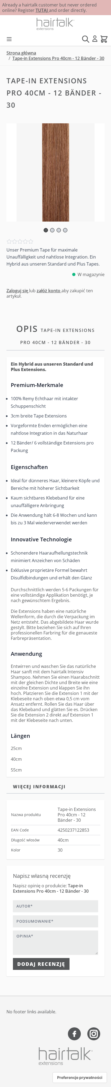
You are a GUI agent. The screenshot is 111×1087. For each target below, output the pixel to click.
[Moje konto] (95, 38)
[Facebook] (74, 1033)
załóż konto (49, 291)
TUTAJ (42, 10)
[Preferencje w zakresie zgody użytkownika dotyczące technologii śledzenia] (80, 1077)
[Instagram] (93, 1033)
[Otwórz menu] (9, 39)
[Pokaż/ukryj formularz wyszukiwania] (85, 39)
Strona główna (21, 53)
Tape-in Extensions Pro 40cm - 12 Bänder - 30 (58, 58)
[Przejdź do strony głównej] (55, 24)
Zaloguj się (17, 291)
